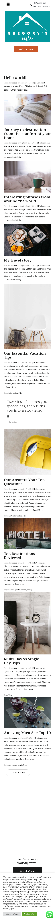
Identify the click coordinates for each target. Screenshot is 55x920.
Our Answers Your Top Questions (24, 482)
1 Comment (40, 82)
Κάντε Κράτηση (27, 871)
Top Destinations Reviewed (19, 556)
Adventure (12, 764)
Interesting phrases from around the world (27, 199)
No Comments (44, 142)
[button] (8, 4)
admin (14, 82)
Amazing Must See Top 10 (27, 733)
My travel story (18, 260)
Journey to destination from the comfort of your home (27, 134)
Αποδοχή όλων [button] (29, 913)
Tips (20, 393)
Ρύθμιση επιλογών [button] (12, 913)
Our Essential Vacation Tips (25, 355)
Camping (11, 589)
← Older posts (18, 773)
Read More (11, 387)
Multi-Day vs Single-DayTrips (22, 661)
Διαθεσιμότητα (26, 49)
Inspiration (22, 764)
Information (13, 393)
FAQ (10, 515)
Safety (29, 589)
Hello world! (15, 78)
